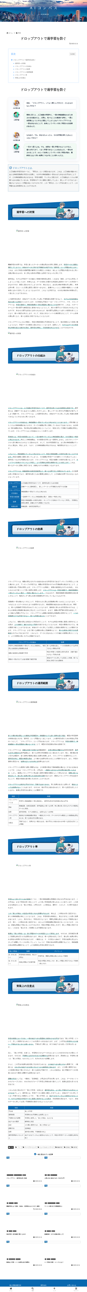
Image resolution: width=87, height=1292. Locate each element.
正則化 (68, 1147)
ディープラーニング (30, 1147)
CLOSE (72, 54)
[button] (80, 674)
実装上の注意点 (20, 78)
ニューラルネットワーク (47, 1147)
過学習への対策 (20, 63)
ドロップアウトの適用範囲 (24, 72)
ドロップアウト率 (21, 75)
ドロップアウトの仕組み (23, 66)
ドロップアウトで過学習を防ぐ (24, 60)
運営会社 (43, 1285)
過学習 (75, 1147)
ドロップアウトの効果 (22, 69)
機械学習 (59, 1147)
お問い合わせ (71, 1285)
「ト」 (19, 1147)
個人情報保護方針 (15, 1285)
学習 (12, 1147)
